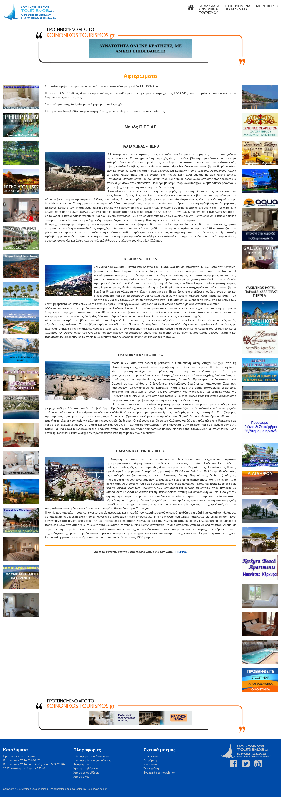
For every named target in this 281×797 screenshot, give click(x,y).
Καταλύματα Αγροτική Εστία (28, 768)
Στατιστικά (150, 764)
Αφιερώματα (81, 764)
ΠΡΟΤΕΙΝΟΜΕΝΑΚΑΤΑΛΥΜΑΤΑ (236, 7)
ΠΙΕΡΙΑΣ (181, 551)
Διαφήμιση (150, 760)
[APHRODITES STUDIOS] (260, 483)
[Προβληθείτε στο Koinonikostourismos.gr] (260, 681)
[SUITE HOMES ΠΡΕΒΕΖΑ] (260, 398)
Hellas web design (97, 789)
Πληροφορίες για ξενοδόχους (92, 760)
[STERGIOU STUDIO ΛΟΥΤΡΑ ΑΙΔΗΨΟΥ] (21, 605)
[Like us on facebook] (233, 763)
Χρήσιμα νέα (81, 776)
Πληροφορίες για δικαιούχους (92, 756)
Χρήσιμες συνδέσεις (86, 772)
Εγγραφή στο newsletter (159, 772)
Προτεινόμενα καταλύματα (20, 756)
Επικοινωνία (151, 756)
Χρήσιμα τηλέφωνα (85, 768)
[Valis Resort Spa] (21, 294)
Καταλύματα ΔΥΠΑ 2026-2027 (22, 760)
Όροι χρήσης (152, 768)
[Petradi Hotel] (260, 314)
